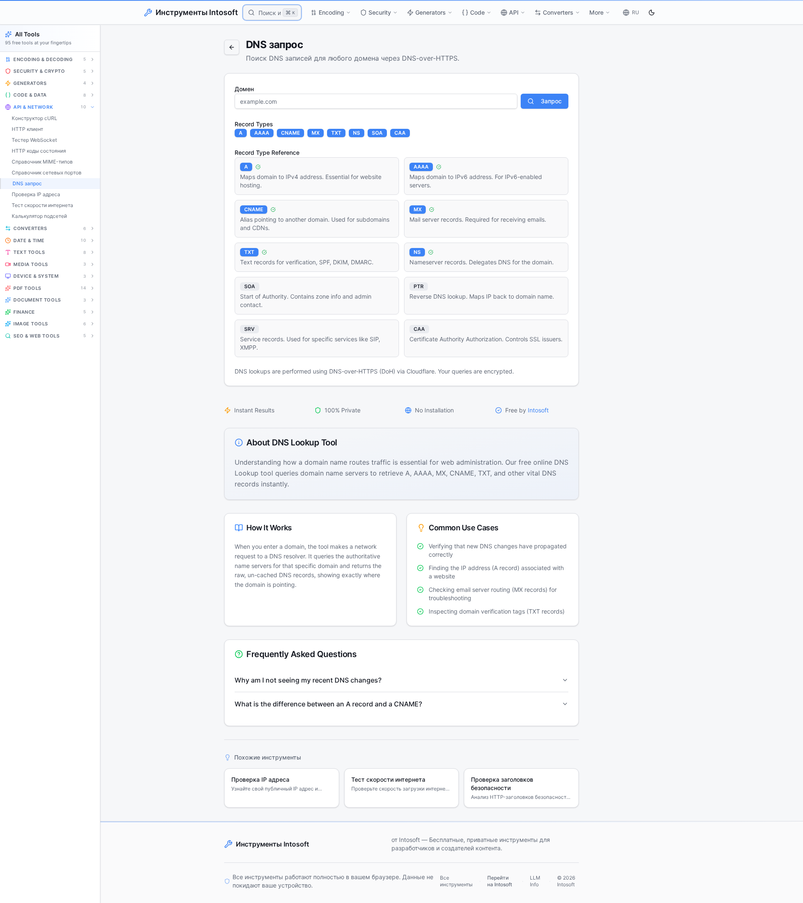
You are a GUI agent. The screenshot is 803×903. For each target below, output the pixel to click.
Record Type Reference (267, 152)
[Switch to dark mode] (651, 12)
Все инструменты (456, 881)
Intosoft (538, 410)
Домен (244, 88)
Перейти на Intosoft (499, 881)
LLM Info (535, 881)
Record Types (254, 124)
